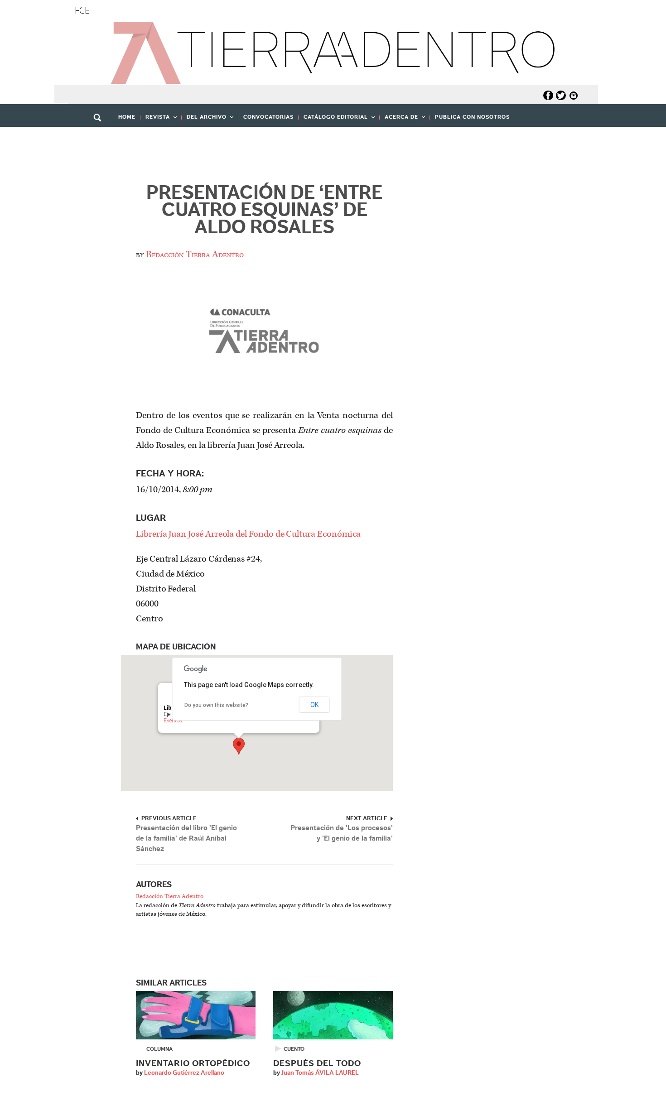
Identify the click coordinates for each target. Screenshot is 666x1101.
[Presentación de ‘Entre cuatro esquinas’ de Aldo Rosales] (264, 333)
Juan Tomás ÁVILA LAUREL (320, 1073)
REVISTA (155, 119)
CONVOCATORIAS (268, 117)
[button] (101, 137)
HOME (126, 117)
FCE (82, 10)
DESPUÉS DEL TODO (317, 1063)
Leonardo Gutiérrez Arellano (184, 1073)
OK (314, 704)
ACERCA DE (399, 119)
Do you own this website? (216, 705)
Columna (159, 1049)
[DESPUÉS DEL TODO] (333, 1015)
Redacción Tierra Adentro (195, 254)
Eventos (173, 720)
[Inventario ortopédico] (196, 1015)
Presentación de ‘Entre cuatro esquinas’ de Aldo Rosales (264, 210)
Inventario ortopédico (193, 1063)
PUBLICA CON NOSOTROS (472, 117)
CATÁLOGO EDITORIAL (333, 119)
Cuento (294, 1049)
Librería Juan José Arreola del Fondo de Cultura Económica (248, 534)
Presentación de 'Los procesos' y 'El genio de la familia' (341, 833)
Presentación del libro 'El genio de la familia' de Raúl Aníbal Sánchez (186, 838)
